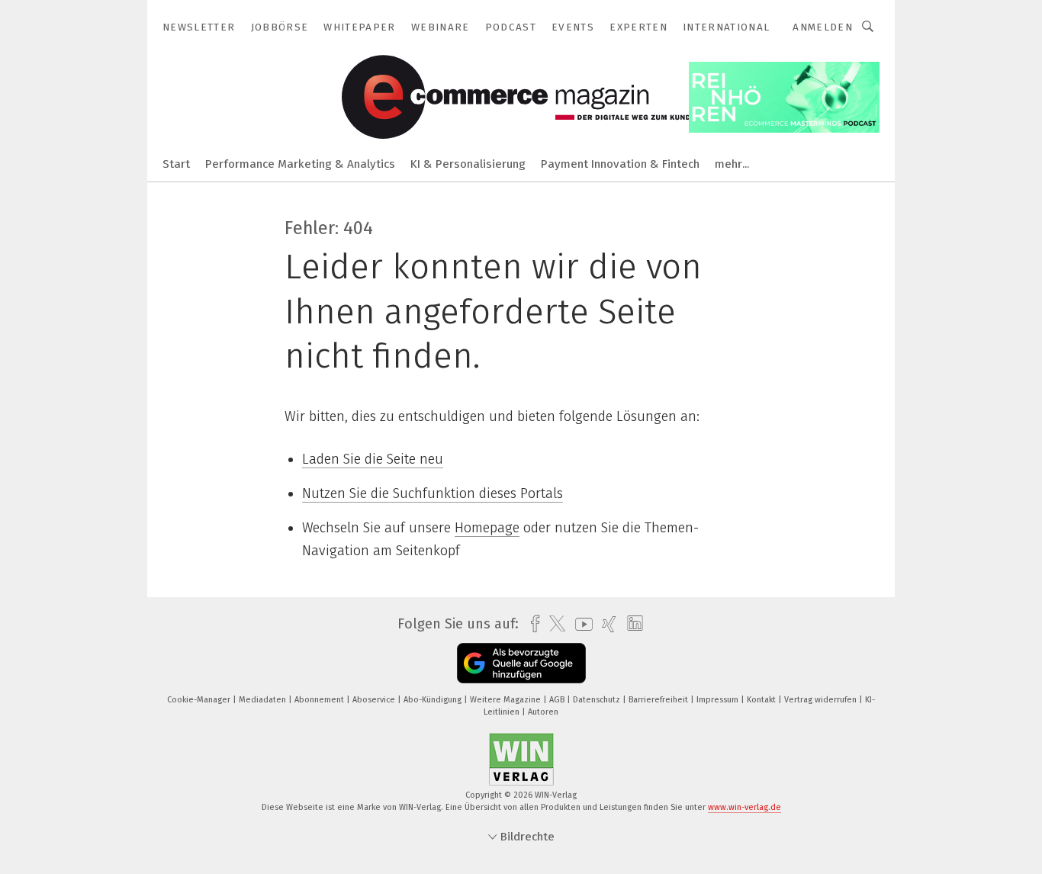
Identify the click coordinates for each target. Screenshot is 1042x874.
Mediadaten (263, 700)
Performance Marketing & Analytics (300, 164)
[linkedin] (631, 624)
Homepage (487, 527)
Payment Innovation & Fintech (620, 164)
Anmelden (823, 27)
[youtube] (580, 624)
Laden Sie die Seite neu (372, 459)
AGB (558, 700)
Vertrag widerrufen (821, 700)
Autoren (543, 712)
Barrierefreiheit (659, 700)
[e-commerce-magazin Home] (176, 162)
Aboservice (374, 700)
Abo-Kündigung (434, 700)
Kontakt (762, 700)
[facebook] (531, 624)
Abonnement (320, 700)
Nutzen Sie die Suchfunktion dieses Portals (432, 493)
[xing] (605, 624)
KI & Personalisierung (468, 164)
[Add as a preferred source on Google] (521, 663)
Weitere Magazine (506, 700)
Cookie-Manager (200, 700)
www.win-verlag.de (744, 807)
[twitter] (553, 624)
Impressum (718, 700)
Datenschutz (597, 700)
